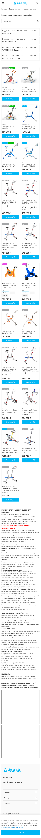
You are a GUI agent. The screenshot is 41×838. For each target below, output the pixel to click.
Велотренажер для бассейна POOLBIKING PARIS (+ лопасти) (29, 245)
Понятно (20, 832)
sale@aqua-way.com (12, 782)
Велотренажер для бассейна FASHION (8, 90)
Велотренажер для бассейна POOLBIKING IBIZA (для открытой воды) (9, 411)
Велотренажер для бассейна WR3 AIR (28, 127)
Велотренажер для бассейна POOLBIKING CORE (29, 450)
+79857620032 (10, 777)
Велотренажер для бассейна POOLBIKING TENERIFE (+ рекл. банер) (9, 246)
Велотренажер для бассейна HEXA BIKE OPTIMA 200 (9, 285)
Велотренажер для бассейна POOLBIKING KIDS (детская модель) (10, 450)
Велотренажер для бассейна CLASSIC (8, 127)
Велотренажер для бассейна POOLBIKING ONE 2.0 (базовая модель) (9, 203)
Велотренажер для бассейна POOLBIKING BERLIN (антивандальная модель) (10, 489)
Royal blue (5, 292)
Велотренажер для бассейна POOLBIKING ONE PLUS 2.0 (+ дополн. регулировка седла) (9, 371)
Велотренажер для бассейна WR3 (8, 332)
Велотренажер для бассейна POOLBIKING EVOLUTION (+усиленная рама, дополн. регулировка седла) (29, 204)
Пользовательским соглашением (13, 827)
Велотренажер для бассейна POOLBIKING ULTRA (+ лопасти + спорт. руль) (29, 411)
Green (12, 292)
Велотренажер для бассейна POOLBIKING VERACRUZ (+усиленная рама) (30, 370)
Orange (5, 295)
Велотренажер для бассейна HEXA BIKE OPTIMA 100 (29, 285)
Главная (4, 9)
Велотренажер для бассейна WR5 (28, 332)
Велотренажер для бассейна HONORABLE (29, 90)
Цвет (3, 290)
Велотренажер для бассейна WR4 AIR (8, 165)
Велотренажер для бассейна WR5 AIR (28, 165)
